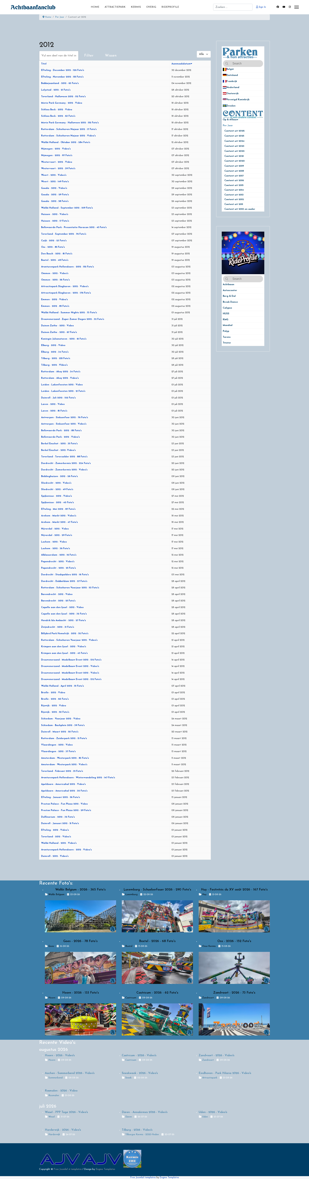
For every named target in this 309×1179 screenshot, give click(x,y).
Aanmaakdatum (181, 64)
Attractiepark (115, 7)
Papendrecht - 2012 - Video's (57, 561)
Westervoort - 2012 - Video (56, 162)
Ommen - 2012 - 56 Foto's (55, 280)
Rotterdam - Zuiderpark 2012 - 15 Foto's (64, 738)
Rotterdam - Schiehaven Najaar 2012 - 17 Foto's (69, 129)
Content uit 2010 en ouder (239, 209)
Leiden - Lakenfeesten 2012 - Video (62, 385)
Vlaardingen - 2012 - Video (57, 745)
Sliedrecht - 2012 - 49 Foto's (57, 489)
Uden (205, 1117)
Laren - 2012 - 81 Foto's (54, 411)
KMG (225, 319)
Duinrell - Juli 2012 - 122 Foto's (58, 398)
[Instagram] (290, 7)
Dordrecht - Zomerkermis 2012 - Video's (64, 470)
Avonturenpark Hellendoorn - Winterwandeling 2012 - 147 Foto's (78, 777)
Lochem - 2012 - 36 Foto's (55, 548)
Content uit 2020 (235, 161)
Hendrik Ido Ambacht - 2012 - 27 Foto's (63, 620)
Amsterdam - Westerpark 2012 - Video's (64, 764)
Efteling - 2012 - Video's (55, 830)
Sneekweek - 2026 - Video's (140, 1073)
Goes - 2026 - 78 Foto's (80, 941)
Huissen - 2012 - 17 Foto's (55, 221)
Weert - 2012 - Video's (53, 175)
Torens (226, 337)
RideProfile (170, 7)
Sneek (128, 1078)
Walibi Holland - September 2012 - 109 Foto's (67, 208)
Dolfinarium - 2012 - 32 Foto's (58, 817)
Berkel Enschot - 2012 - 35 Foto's (59, 443)
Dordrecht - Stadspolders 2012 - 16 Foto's (65, 574)
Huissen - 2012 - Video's (54, 214)
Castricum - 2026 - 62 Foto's (157, 992)
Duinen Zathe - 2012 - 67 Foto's (59, 332)
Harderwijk (54, 1134)
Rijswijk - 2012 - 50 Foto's (55, 712)
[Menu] (296, 7)
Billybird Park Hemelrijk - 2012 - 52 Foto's (64, 633)
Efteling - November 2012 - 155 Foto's (62, 77)
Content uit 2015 (233, 185)
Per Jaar (230, 125)
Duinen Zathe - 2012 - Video (57, 326)
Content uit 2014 (234, 190)
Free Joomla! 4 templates (68, 1169)
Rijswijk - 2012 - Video (53, 706)
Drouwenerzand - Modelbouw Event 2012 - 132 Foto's (71, 660)
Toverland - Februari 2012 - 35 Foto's (62, 771)
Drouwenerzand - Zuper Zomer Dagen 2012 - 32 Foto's (72, 319)
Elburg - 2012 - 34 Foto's (54, 352)
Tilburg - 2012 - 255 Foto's (55, 358)
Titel (43, 64)
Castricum (130, 998)
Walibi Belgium (56, 894)
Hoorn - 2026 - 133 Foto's (80, 992)
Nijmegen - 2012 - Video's (56, 149)
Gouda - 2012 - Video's (54, 188)
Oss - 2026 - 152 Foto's (234, 941)
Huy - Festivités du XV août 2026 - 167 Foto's (234, 889)
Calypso (227, 308)
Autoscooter (230, 290)
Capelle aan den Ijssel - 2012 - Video (62, 607)
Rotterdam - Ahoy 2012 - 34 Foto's (60, 372)
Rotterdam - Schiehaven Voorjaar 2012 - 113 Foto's (70, 588)
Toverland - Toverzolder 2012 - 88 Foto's (64, 457)
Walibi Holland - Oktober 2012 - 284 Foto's (65, 142)
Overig (151, 7)
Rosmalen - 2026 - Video (61, 1090)
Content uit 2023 (235, 146)
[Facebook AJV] (102, 1159)
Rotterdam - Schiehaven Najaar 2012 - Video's (68, 136)
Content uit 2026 (235, 131)
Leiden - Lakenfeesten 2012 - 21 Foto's (63, 391)
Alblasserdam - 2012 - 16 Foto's (58, 555)
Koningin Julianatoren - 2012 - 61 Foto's (63, 339)
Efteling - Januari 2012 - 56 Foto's (60, 797)
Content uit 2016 (234, 180)
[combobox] (232, 7)
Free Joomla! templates (143, 1177)
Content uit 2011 (233, 204)
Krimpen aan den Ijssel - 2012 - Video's (63, 646)
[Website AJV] (60, 1159)
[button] (261, 69)
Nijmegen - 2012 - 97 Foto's (56, 155)
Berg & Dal (229, 296)
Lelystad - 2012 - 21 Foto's (55, 90)
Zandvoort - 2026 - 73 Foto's (234, 992)
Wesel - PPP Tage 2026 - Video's (66, 1112)
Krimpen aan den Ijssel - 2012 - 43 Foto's (64, 653)
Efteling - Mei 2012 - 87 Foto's (58, 509)
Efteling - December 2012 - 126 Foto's (62, 70)
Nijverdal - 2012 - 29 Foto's (56, 535)
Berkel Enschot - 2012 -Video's (58, 450)
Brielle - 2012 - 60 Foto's (55, 699)
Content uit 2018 (234, 171)
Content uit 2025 (235, 136)
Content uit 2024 (235, 141)
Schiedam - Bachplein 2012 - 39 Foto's (63, 725)
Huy (204, 894)
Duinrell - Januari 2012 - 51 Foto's (60, 823)
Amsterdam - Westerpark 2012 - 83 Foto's (65, 758)
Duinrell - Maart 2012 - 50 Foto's (59, 732)
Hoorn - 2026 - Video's (60, 1055)
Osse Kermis (209, 946)
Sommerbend (55, 1078)
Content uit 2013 (234, 195)
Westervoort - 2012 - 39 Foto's (58, 168)
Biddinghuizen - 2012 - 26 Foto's (59, 476)
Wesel (51, 1117)
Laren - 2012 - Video (53, 404)
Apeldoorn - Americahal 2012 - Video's (63, 784)
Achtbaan (228, 284)
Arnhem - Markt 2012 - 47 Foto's (59, 522)
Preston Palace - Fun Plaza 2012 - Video (64, 804)
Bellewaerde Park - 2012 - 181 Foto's (61, 430)
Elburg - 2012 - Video (53, 345)
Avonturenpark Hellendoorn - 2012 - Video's (66, 850)
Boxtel (128, 946)
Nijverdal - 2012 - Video (55, 529)
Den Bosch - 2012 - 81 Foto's (56, 254)
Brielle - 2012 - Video (53, 692)
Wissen (111, 55)
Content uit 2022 (235, 151)
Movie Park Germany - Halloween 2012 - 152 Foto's (70, 123)
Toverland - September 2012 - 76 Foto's (63, 234)
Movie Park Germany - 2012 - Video (61, 103)
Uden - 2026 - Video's (213, 1112)
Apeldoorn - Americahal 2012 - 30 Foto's (64, 791)
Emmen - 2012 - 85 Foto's (55, 306)
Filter (88, 55)
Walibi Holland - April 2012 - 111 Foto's (62, 686)
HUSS (226, 314)
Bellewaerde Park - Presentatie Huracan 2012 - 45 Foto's (74, 227)
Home (95, 7)
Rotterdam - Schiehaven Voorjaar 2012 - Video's (69, 640)
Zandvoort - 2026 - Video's (216, 1055)
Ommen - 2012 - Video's (54, 273)
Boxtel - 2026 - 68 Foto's (157, 941)
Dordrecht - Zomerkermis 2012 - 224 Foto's (66, 463)
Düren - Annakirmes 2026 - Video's (144, 1112)
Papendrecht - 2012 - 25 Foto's (58, 568)
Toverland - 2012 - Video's (56, 837)
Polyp (226, 331)
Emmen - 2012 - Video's (54, 299)
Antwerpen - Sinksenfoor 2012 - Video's (63, 424)
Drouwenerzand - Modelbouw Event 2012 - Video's (70, 666)
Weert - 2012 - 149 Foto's (55, 181)
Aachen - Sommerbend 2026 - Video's (69, 1073)
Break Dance (230, 302)
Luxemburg (131, 894)
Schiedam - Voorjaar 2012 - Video (60, 719)
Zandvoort (208, 998)
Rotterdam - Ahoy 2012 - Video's (60, 378)
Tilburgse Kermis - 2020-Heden (142, 1134)
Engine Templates (105, 1169)
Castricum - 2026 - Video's (139, 1055)
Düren (128, 1117)
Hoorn (51, 998)
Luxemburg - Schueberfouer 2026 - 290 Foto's (157, 889)
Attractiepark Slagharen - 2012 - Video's (65, 286)
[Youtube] (284, 7)
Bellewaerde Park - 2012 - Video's (60, 437)
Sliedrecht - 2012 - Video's (56, 483)
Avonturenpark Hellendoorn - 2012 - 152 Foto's (67, 267)
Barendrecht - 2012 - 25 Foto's (58, 601)
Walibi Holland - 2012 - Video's (59, 843)
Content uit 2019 (235, 166)
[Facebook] (278, 7)
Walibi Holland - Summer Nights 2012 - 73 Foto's (69, 312)
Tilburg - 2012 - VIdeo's (54, 365)
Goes (51, 946)
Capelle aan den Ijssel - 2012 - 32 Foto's (64, 614)
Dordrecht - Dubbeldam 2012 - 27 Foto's (64, 581)
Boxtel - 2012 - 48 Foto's (54, 260)
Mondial (227, 325)
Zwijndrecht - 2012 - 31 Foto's (57, 627)
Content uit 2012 (234, 199)
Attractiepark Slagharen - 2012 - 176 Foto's (66, 293)
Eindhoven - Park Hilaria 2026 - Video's (225, 1073)
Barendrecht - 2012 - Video (56, 594)
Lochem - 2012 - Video (54, 542)
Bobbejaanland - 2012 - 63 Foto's (60, 83)
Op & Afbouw (230, 119)
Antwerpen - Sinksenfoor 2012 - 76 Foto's (64, 417)
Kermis (136, 7)
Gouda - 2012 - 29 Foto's (55, 194)
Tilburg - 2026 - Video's (137, 1130)
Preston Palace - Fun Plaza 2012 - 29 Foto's (66, 810)
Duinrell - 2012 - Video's (54, 856)
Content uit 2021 (234, 156)
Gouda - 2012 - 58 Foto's (54, 201)
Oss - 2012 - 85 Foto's (53, 247)
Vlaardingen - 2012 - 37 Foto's (58, 751)
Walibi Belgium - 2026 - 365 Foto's (80, 889)
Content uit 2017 (234, 176)
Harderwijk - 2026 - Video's (63, 1130)
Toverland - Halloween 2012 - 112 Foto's (63, 96)
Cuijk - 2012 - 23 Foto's (54, 240)
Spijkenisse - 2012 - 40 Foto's (57, 502)
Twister (227, 343)
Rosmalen (53, 1095)
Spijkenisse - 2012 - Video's (56, 496)
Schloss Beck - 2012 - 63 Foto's (58, 116)
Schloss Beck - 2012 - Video (56, 109)
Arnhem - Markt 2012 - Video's (58, 516)
